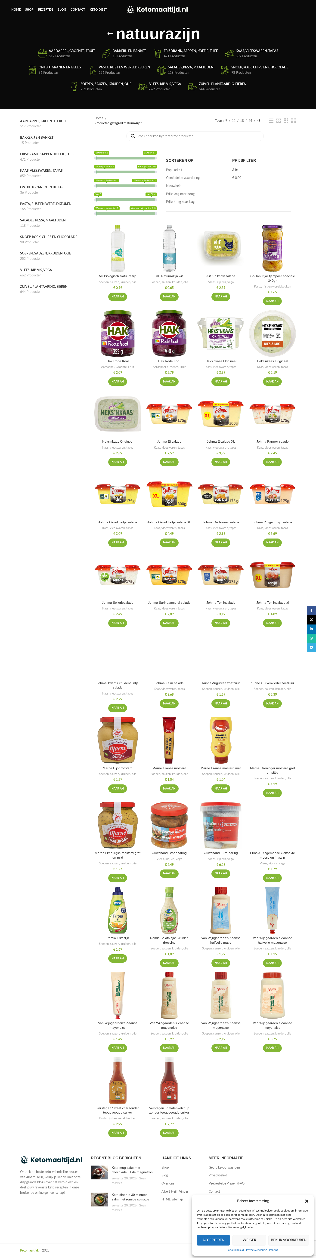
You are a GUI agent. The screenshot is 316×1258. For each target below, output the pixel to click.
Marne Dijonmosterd (118, 768)
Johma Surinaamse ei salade (169, 602)
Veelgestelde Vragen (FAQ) (227, 1183)
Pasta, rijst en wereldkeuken (272, 286)
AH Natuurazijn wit (169, 276)
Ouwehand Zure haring (221, 853)
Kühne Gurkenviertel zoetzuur (272, 683)
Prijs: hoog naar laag (180, 202)
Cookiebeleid (236, 1250)
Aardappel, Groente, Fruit (117, 367)
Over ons (167, 1183)
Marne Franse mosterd (169, 768)
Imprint (273, 1250)
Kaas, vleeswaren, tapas (220, 367)
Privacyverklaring (256, 1250)
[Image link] (52, 1160)
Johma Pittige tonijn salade (272, 522)
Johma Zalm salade (169, 683)
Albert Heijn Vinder (174, 1191)
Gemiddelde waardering (183, 178)
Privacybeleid (218, 1175)
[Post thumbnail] (99, 1175)
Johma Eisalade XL (221, 441)
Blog (164, 1175)
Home (98, 118)
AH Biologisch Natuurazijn (117, 276)
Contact (214, 1191)
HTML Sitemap (172, 1199)
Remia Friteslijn (117, 938)
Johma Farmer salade (272, 441)
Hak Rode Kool (118, 361)
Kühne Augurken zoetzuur (221, 683)
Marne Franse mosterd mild (221, 768)
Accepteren (213, 1240)
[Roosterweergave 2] (278, 121)
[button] (306, 1201)
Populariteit (174, 170)
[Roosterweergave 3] (286, 121)
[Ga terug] (110, 33)
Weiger (249, 1240)
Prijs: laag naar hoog (180, 194)
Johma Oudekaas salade (221, 522)
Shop (165, 1167)
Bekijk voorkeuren (289, 1240)
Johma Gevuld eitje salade (117, 522)
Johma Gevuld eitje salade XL (169, 522)
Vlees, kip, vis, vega (221, 282)
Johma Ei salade (169, 441)
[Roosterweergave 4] (293, 121)
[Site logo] (158, 9)
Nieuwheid (173, 186)
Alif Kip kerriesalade (220, 276)
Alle (235, 170)
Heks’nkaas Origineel (220, 361)
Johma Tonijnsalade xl (272, 602)
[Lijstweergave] (271, 121)
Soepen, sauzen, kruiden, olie (117, 282)
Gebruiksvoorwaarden (224, 1167)
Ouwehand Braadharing (169, 853)
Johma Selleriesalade (117, 602)
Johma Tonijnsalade (220, 602)
